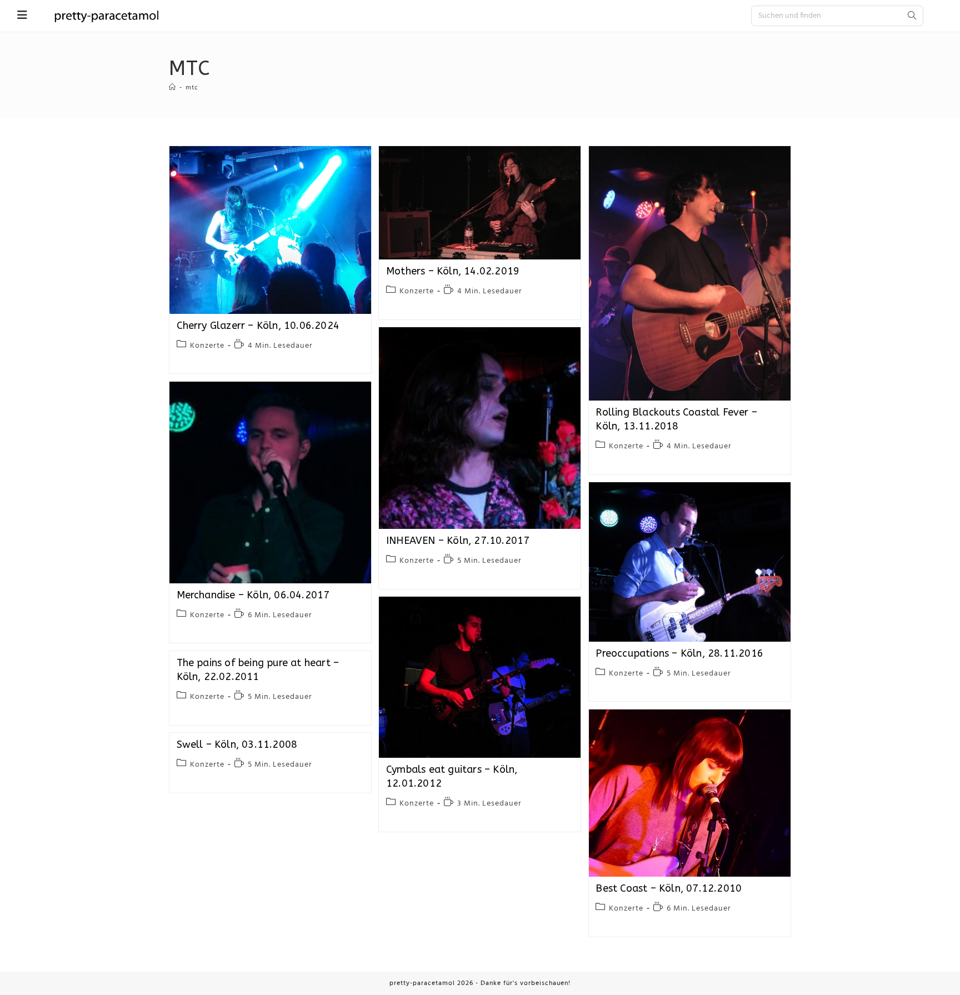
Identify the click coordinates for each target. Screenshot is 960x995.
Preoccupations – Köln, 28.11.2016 (679, 653)
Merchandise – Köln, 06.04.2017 (253, 595)
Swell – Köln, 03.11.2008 (237, 744)
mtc (192, 87)
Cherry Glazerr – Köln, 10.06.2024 (258, 325)
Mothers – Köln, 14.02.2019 (452, 271)
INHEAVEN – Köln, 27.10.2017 (457, 540)
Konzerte (207, 345)
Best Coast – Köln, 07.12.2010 (669, 888)
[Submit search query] (912, 16)
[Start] (172, 87)
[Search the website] (837, 15)
